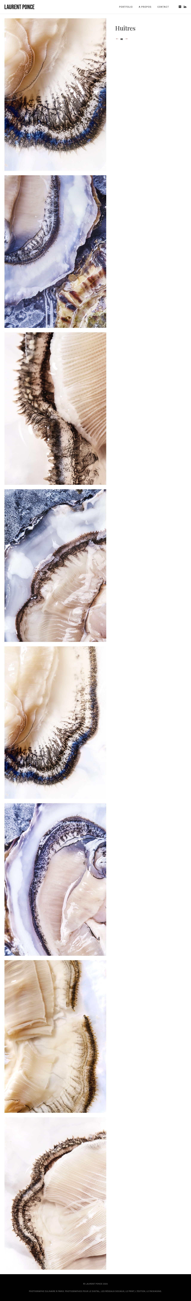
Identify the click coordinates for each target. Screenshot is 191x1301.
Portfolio (126, 7)
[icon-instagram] (181, 7)
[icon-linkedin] (185, 7)
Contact (163, 7)
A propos (145, 7)
